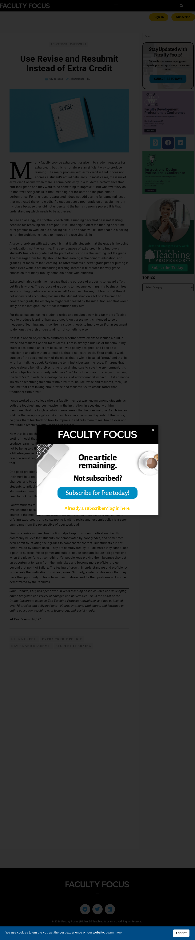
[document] (97, 470)
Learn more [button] (113, 932)
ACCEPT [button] (181, 933)
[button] (153, 430)
